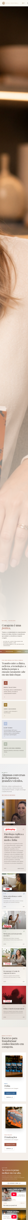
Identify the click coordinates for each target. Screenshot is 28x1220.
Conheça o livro (10, 1093)
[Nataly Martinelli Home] (10, 3)
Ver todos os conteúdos (8, 795)
